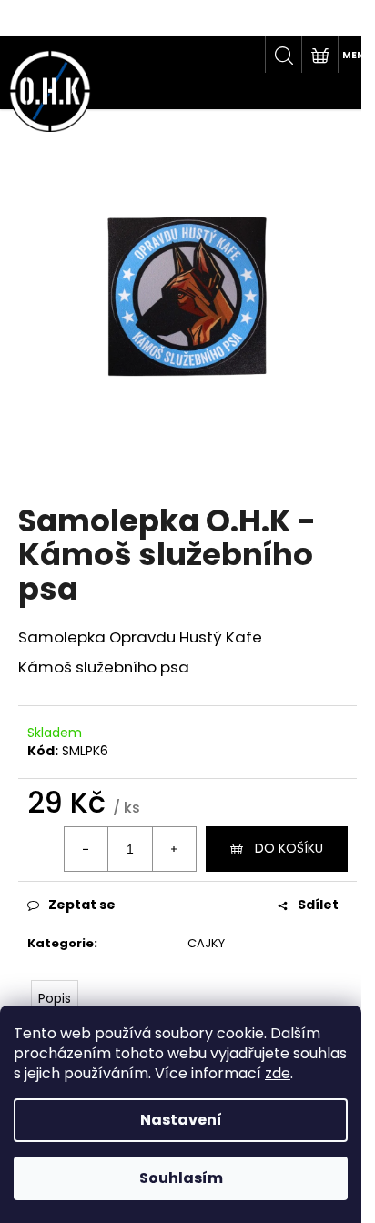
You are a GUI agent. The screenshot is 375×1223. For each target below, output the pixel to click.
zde (277, 1073)
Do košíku (289, 848)
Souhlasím (181, 1177)
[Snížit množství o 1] (86, 849)
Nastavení (181, 1119)
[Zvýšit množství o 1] (174, 849)
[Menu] (356, 54)
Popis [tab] (54, 998)
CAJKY (206, 943)
